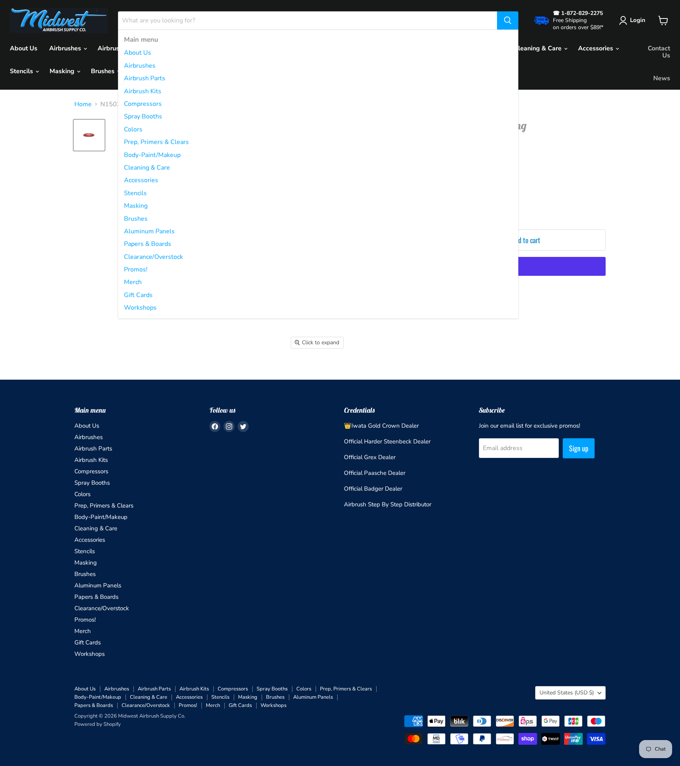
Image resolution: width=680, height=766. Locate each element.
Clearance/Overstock (153, 257)
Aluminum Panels (149, 231)
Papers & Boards (147, 244)
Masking (136, 205)
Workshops (140, 307)
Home (83, 104)
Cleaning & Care (147, 167)
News (661, 78)
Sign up (578, 448)
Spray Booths (143, 116)
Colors (133, 129)
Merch (133, 282)
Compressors (143, 104)
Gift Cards (138, 295)
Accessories (141, 180)
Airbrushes (139, 65)
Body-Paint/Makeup (152, 155)
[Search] (507, 20)
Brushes (136, 218)
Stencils (135, 193)
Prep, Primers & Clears (156, 142)
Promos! (136, 269)
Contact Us (659, 52)
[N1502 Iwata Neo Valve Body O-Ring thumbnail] (89, 135)
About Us (137, 52)
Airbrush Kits (142, 91)
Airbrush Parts (144, 78)
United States (567, 692)
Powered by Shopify (97, 724)
